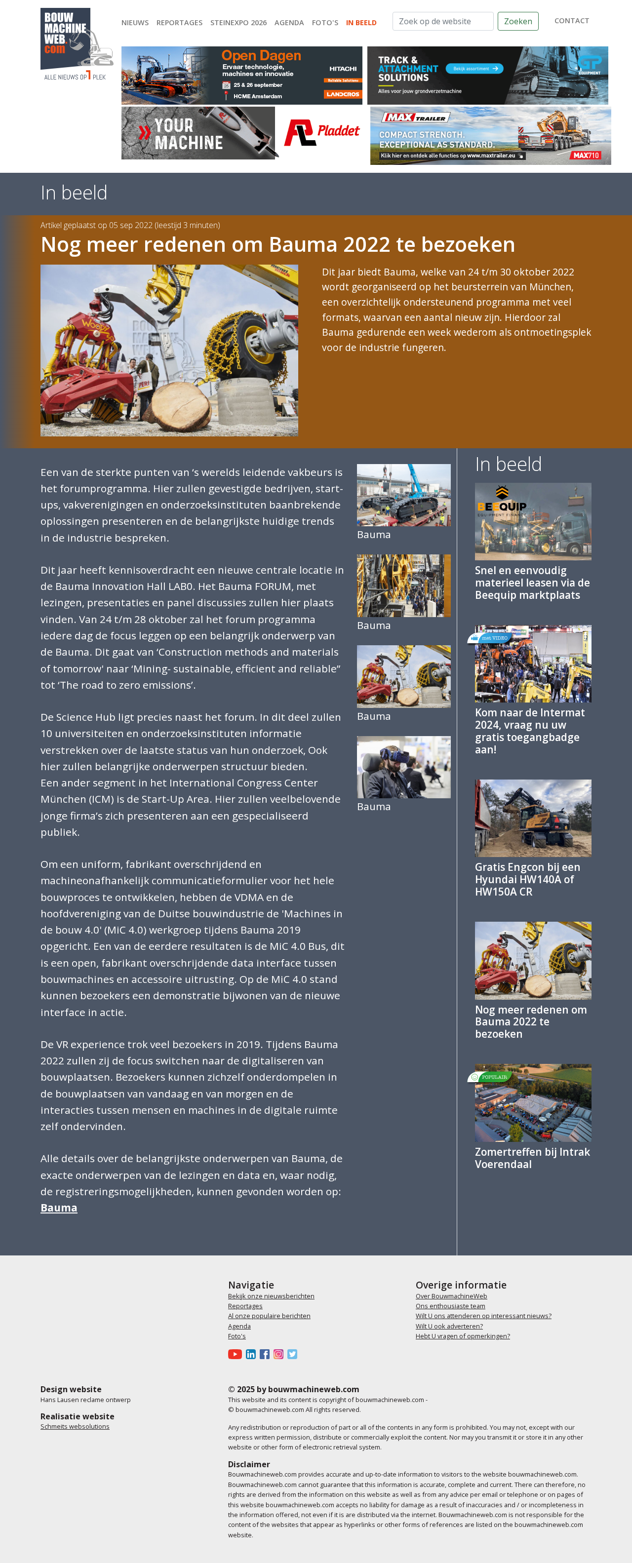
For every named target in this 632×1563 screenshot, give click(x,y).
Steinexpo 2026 (238, 22)
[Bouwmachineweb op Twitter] (294, 1354)
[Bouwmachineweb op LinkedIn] (253, 1354)
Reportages (179, 22)
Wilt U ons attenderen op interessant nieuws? (484, 1315)
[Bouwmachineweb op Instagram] (280, 1354)
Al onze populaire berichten (269, 1315)
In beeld (361, 22)
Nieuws (135, 22)
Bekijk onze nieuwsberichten (271, 1295)
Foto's (325, 22)
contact (572, 20)
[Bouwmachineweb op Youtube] (237, 1354)
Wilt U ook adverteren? (449, 1326)
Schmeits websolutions (75, 1426)
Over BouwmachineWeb (451, 1295)
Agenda (289, 22)
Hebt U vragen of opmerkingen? (463, 1335)
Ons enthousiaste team (450, 1305)
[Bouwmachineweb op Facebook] (267, 1354)
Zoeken (518, 21)
